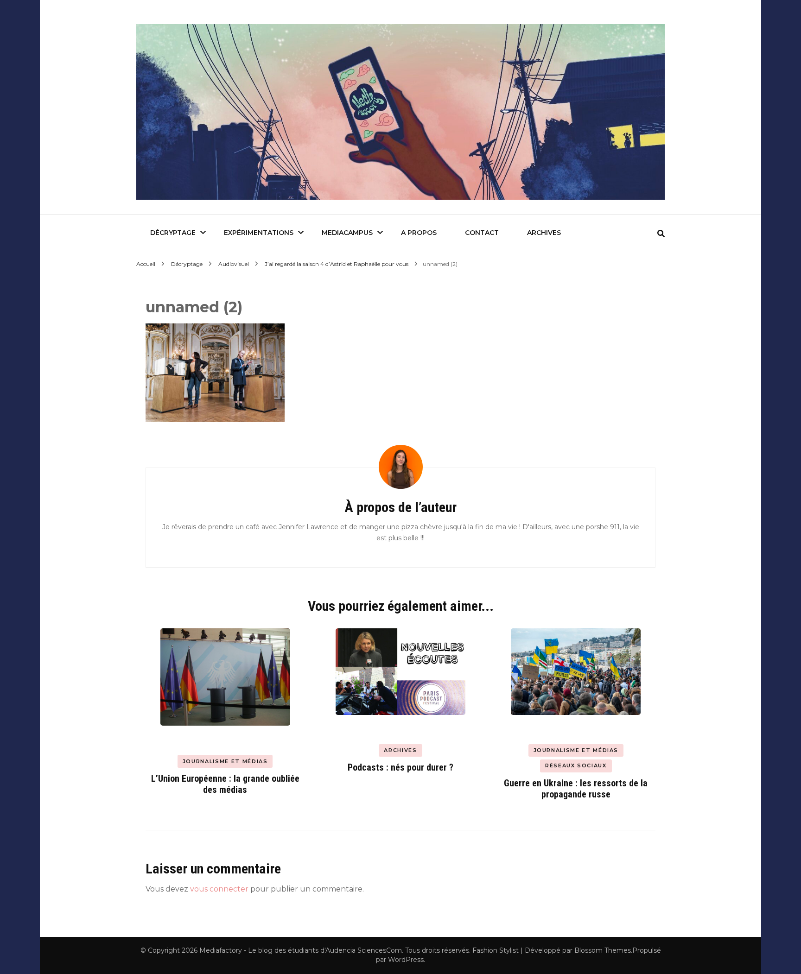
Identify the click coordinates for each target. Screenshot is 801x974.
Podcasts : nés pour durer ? (400, 767)
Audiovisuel (233, 263)
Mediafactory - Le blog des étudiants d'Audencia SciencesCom (300, 950)
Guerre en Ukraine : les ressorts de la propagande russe (576, 789)
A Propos (419, 232)
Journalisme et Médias (225, 761)
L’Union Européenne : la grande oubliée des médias (225, 784)
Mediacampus (347, 232)
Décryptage (173, 232)
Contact (482, 232)
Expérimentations (258, 232)
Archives (544, 232)
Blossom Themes (602, 950)
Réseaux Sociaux (576, 765)
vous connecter (219, 889)
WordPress (406, 959)
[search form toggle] (661, 234)
